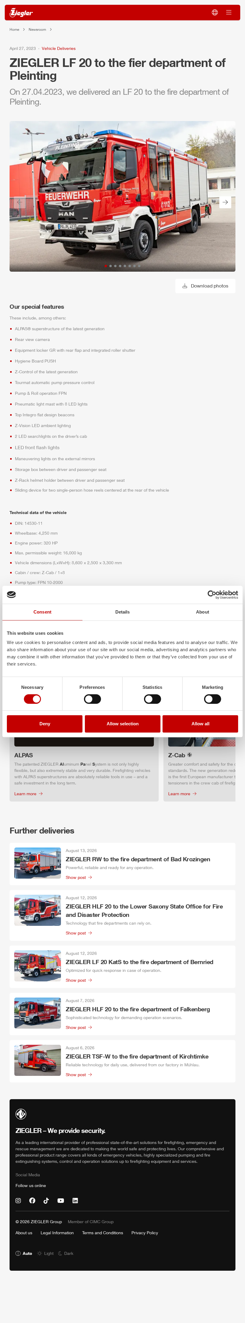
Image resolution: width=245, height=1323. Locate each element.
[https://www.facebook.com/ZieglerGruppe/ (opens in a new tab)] (32, 1201)
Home (14, 29)
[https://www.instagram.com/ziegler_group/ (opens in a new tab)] (18, 1201)
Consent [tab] (42, 611)
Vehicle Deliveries (59, 48)
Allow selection (123, 723)
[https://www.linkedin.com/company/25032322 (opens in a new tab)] (75, 1201)
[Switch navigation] (228, 12)
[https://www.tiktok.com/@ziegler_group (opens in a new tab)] (46, 1201)
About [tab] (202, 611)
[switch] (92, 699)
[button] (106, 266)
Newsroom (37, 29)
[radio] (24, 1253)
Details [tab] (122, 611)
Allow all (200, 723)
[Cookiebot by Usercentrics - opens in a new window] (212, 594)
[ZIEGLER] (21, 12)
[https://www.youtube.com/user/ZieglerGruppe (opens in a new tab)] (60, 1201)
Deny (44, 723)
